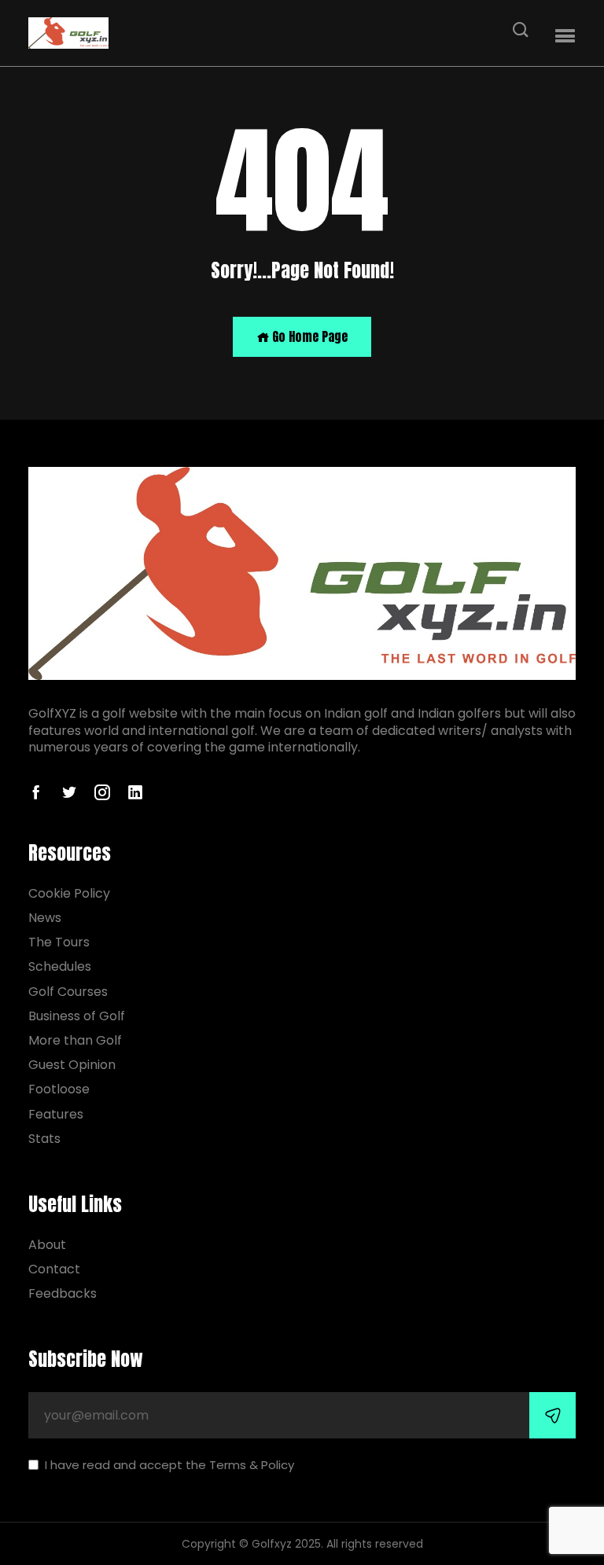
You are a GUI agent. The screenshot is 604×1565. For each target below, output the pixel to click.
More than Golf (75, 1040)
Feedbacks (62, 1293)
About (47, 1244)
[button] (565, 36)
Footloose (59, 1089)
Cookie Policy (69, 893)
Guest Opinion (72, 1064)
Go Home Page (308, 336)
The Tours (59, 942)
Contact (54, 1269)
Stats (44, 1138)
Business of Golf (76, 1015)
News (44, 917)
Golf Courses (68, 991)
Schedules (59, 966)
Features (55, 1114)
